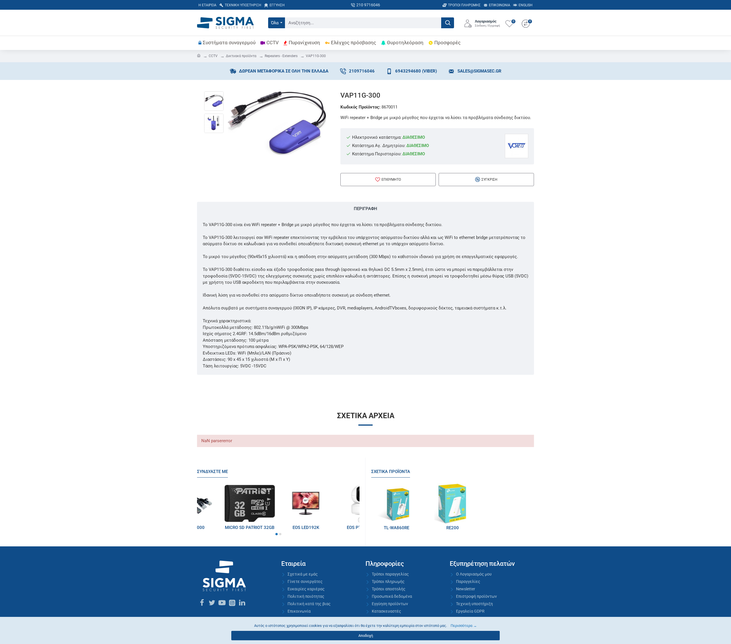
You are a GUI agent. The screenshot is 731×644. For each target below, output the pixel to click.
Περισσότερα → (464, 625)
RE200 (452, 527)
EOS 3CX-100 (222, 527)
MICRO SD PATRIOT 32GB (334, 527)
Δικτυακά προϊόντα (241, 56)
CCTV (213, 56)
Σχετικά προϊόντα (390, 471)
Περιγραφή (365, 208)
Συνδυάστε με (212, 471)
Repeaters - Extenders (281, 56)
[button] (276, 534)
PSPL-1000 (278, 527)
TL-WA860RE (396, 527)
